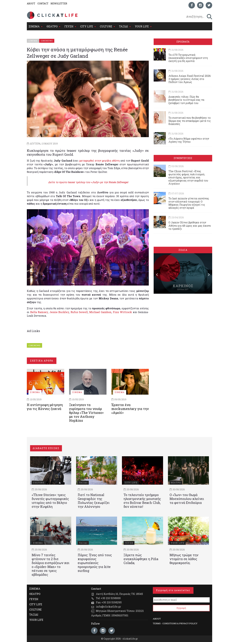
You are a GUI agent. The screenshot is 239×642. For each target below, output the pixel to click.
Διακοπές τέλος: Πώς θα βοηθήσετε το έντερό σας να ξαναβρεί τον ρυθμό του (186, 100)
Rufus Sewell (79, 312)
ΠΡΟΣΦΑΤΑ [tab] (182, 41)
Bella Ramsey (39, 312)
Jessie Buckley (59, 312)
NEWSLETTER (59, 3)
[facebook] (191, 5)
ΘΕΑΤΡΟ (52, 26)
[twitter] (209, 5)
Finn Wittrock (122, 312)
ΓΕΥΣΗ (68, 26)
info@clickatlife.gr (108, 606)
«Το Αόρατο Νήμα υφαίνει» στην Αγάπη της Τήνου (188, 140)
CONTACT (42, 3)
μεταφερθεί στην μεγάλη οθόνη (99, 160)
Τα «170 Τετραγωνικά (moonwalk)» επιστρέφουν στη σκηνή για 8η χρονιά (188, 58)
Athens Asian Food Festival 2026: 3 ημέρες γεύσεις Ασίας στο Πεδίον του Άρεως (189, 79)
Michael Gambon (100, 312)
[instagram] (200, 5)
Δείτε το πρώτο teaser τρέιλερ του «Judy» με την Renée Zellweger (88, 182)
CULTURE (106, 26)
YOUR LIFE (142, 26)
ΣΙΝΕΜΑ (34, 26)
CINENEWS (34, 345)
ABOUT (31, 3)
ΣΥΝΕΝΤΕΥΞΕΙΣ (183, 158)
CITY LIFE (86, 26)
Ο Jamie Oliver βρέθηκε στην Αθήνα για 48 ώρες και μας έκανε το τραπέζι (189, 225)
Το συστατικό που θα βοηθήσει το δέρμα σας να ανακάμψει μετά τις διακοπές (189, 121)
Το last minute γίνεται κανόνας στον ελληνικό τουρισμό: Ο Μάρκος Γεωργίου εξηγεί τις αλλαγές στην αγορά (188, 203)
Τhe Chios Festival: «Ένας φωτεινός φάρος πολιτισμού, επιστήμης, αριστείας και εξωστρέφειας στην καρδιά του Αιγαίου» (188, 177)
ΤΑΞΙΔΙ (123, 26)
